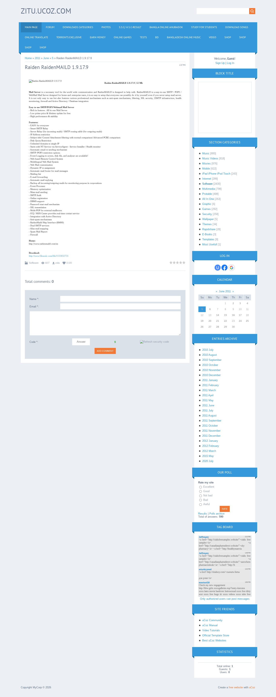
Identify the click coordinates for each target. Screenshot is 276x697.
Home (28, 58)
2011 (37, 58)
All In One (208, 198)
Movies (206, 163)
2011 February (210, 385)
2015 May (208, 456)
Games (206, 209)
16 (233, 315)
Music (205, 153)
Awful (206, 504)
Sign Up (220, 63)
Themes (207, 224)
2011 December (211, 435)
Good (206, 491)
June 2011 (225, 291)
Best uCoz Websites (214, 640)
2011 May (208, 400)
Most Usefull (209, 244)
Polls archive (216, 513)
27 (210, 326)
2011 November (211, 430)
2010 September (211, 359)
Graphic (206, 203)
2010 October (210, 365)
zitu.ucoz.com (46, 11)
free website (236, 687)
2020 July (208, 461)
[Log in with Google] (231, 267)
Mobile (206, 168)
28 (217, 326)
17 (240, 315)
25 (247, 321)
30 (233, 326)
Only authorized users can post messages (225, 598)
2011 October (210, 425)
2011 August (209, 415)
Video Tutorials (211, 630)
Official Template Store (215, 635)
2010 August (209, 354)
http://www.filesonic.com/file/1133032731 (48, 256)
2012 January (210, 440)
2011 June (208, 405)
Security (207, 214)
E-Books (207, 234)
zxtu (57, 263)
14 (217, 315)
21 (217, 321)
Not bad (207, 495)
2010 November (211, 370)
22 (225, 321)
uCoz (252, 687)
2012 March (209, 450)
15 (225, 315)
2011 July (207, 410)
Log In (230, 63)
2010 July (208, 349)
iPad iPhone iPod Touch (216, 173)
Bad (205, 499)
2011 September (211, 420)
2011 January (210, 380)
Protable (207, 193)
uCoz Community (212, 620)
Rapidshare (208, 229)
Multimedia (208, 188)
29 (225, 326)
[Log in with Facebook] (224, 268)
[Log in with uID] (218, 268)
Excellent (208, 486)
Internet (206, 178)
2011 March (209, 390)
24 (240, 321)
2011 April (208, 395)
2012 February (210, 445)
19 (202, 321)
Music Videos (210, 158)
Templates (208, 239)
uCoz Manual (210, 625)
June (46, 58)
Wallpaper (208, 219)
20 (210, 321)
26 (202, 326)
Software (34, 263)
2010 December (211, 375)
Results (202, 513)
